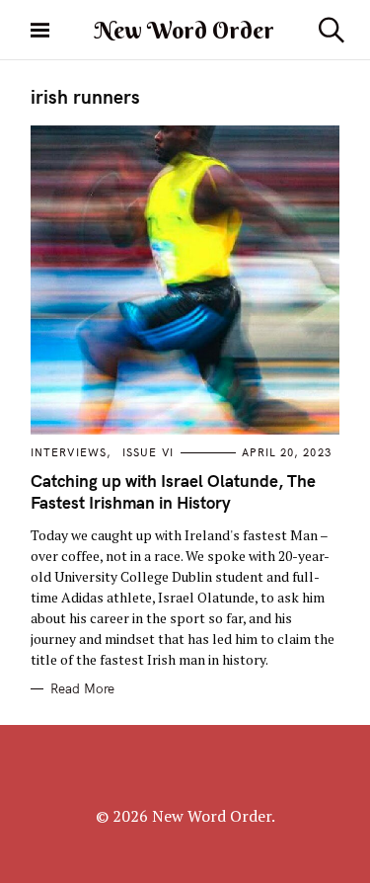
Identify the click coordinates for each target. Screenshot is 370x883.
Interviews (69, 452)
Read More (82, 688)
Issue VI (148, 452)
